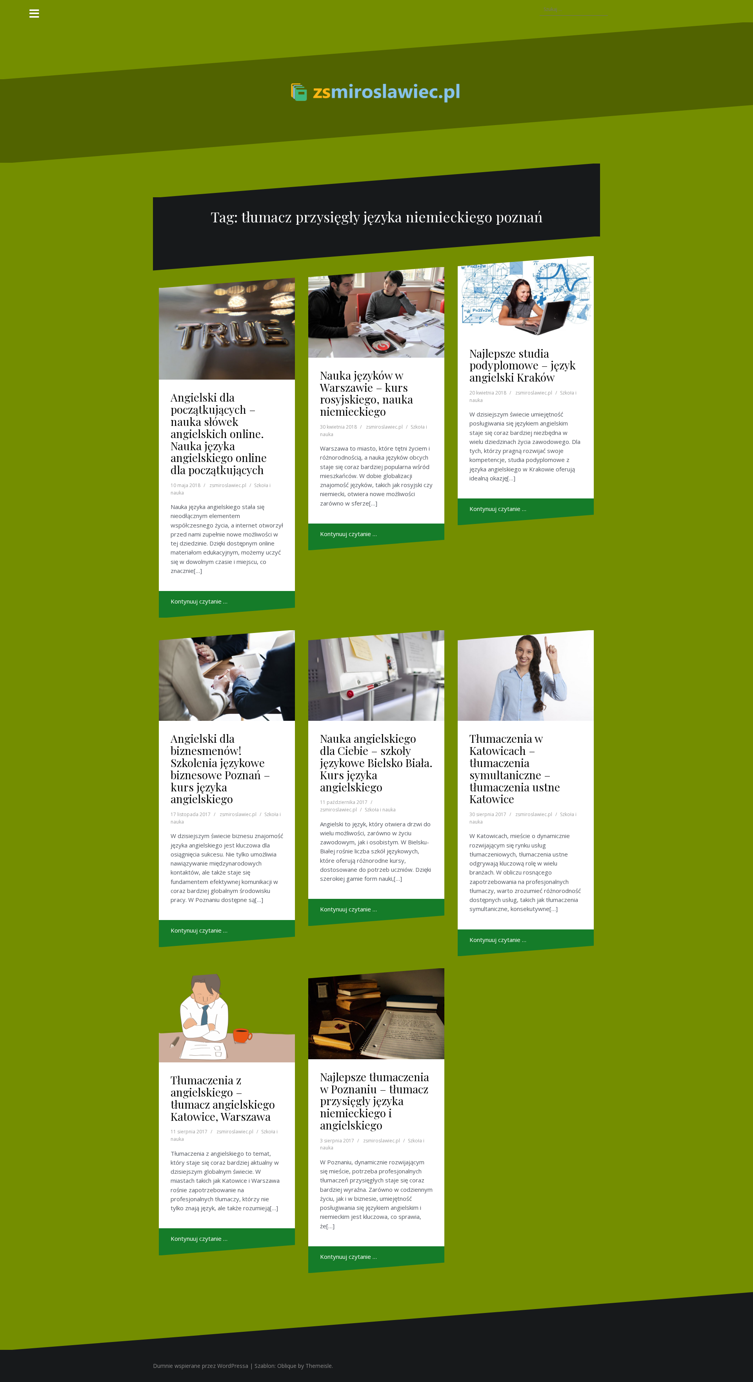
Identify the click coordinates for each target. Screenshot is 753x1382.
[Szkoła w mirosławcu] (376, 92)
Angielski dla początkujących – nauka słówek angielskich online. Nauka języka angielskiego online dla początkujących (219, 433)
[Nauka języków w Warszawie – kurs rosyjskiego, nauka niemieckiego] (376, 312)
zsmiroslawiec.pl (227, 485)
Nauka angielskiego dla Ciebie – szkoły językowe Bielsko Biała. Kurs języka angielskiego (376, 762)
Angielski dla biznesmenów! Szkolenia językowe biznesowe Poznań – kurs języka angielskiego (220, 768)
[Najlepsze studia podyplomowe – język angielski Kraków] (526, 296)
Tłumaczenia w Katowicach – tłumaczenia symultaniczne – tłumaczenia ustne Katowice (514, 768)
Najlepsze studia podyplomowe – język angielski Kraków (522, 365)
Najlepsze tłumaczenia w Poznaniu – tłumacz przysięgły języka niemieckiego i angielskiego (374, 1100)
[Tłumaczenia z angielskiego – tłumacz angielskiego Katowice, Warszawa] (227, 1015)
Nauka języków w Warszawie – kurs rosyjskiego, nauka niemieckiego (366, 393)
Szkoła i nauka (380, 809)
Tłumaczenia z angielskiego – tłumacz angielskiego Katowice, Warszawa (223, 1098)
